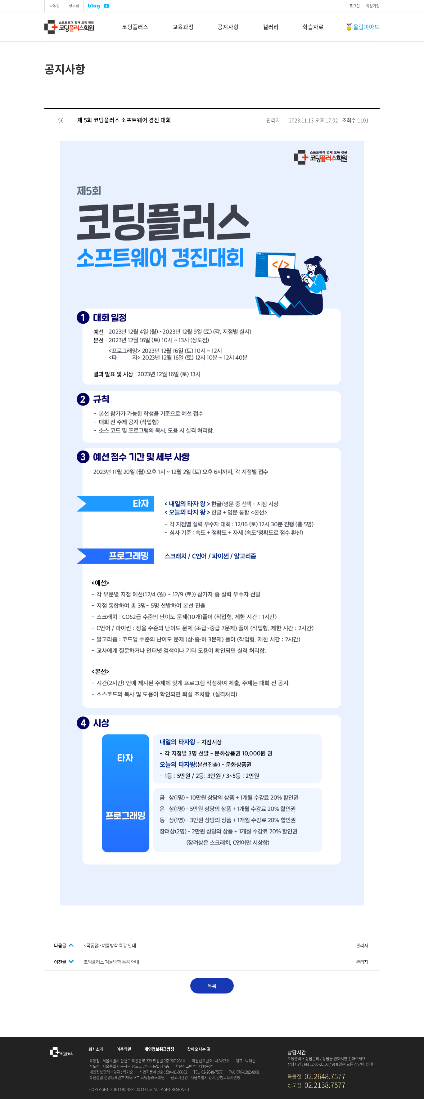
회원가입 (373, 6)
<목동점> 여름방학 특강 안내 (110, 945)
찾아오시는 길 (198, 1049)
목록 (212, 985)
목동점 (54, 5)
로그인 (355, 6)
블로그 (94, 6)
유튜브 (106, 6)
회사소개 (95, 1049)
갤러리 (271, 27)
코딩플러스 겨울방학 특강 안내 (111, 961)
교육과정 (183, 27)
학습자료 (313, 27)
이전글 (60, 961)
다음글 (60, 945)
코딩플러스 (77, 27)
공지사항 (228, 27)
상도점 (74, 5)
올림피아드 (366, 27)
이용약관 (123, 1049)
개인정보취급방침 (159, 1049)
